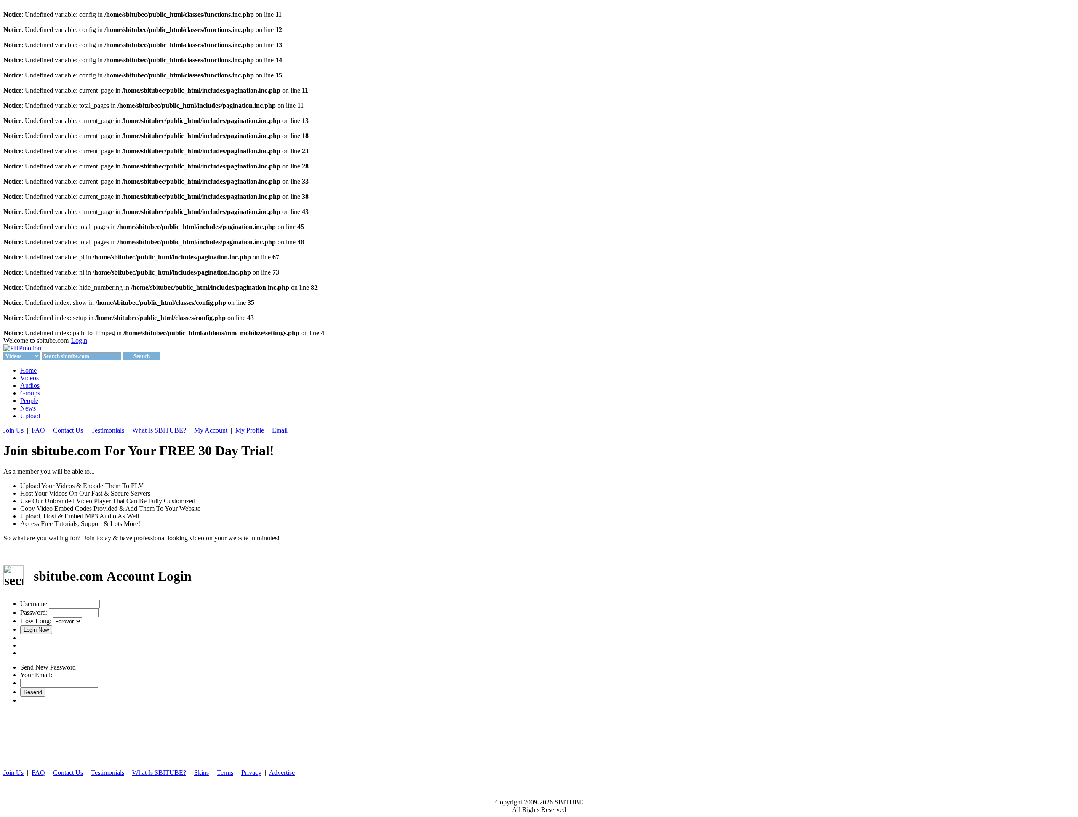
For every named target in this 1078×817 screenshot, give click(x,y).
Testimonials (107, 430)
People (29, 400)
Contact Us (68, 430)
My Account (210, 430)
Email (280, 430)
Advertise (282, 772)
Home (28, 370)
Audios (30, 385)
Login (79, 340)
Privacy (251, 772)
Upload (30, 415)
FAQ (38, 430)
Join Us (13, 430)
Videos (29, 378)
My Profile (249, 430)
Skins (201, 772)
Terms (225, 772)
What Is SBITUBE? (159, 430)
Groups (30, 393)
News (28, 408)
